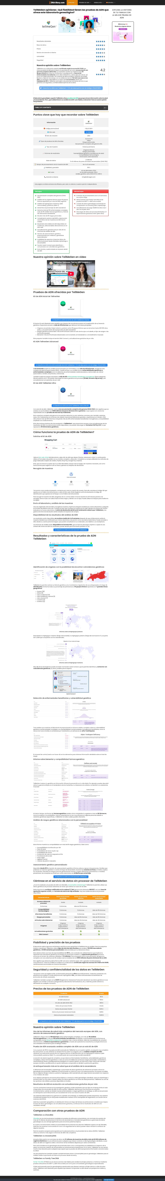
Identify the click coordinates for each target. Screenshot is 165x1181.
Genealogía (98, 2)
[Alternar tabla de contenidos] (104, 107)
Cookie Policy (98, 1179)
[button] (71, 88)
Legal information (88, 1178)
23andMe (36, 1118)
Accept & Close (108, 1179)
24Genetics (58, 1040)
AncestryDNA (72, 885)
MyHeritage (81, 885)
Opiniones (71, 2)
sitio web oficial (44, 457)
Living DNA (49, 1040)
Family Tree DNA (38, 1162)
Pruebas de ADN (84, 2)
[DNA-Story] (57, 2)
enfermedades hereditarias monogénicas (81, 377)
